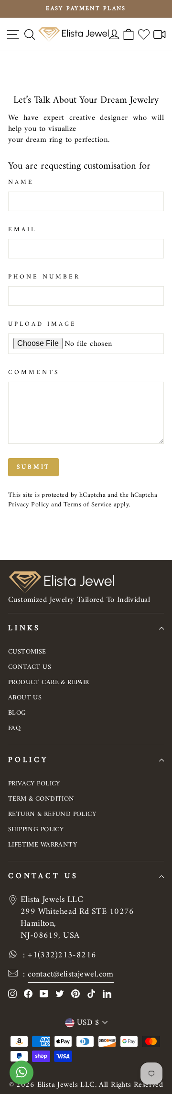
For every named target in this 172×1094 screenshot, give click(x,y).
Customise (27, 652)
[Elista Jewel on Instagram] (12, 993)
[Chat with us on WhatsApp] (21, 1077)
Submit (33, 466)
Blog (17, 713)
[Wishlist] (143, 34)
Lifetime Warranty (42, 845)
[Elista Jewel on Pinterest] (75, 993)
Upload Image (42, 324)
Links (24, 628)
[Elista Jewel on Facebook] (28, 993)
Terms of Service (88, 505)
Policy (28, 760)
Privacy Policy (28, 505)
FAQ (14, 728)
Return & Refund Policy (52, 814)
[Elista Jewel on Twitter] (59, 993)
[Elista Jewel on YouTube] (44, 993)
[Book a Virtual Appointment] (159, 34)
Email (22, 230)
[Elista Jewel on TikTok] (91, 993)
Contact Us (29, 667)
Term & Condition (41, 799)
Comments (33, 372)
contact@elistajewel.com (71, 974)
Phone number (44, 277)
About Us (25, 698)
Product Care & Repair (48, 682)
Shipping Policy (36, 830)
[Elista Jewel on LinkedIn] (107, 993)
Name (21, 182)
